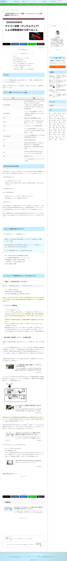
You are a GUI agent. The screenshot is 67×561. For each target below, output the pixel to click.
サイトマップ (55, 556)
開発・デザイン (20, 556)
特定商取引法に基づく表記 (47, 556)
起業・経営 (15, 556)
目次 (22, 53)
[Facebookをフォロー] (57, 49)
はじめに (15, 56)
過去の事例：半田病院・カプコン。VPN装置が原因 (24, 69)
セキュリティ (16, 473)
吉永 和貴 (57, 37)
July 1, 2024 (29, 250)
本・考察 (11, 473)
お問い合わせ (39, 556)
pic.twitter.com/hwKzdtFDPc (21, 246)
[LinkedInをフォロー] (59, 49)
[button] (40, 44)
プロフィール (34, 556)
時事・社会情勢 (6, 473)
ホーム (11, 556)
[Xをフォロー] (56, 49)
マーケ (25, 556)
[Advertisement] (23, 484)
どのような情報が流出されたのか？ (20, 61)
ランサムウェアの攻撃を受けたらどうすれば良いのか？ (24, 63)
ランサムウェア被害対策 (19, 67)
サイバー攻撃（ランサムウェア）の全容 (21, 57)
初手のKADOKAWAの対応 (18, 59)
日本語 (60, 0)
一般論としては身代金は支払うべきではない (23, 65)
